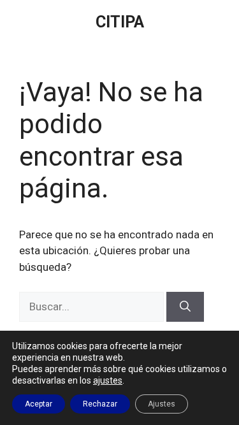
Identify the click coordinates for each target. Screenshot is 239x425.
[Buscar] (185, 307)
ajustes (107, 380)
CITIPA (120, 22)
